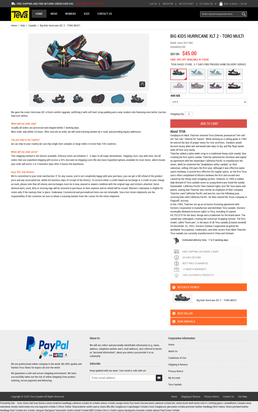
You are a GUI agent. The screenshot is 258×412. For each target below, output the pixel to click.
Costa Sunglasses (157, 406)
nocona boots (147, 403)
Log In (153, 3)
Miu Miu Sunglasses (117, 406)
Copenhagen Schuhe (137, 406)
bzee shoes (23, 403)
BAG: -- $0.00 (235, 3)
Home (39, 14)
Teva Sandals (175, 384)
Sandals (32, 25)
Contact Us (228, 396)
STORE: (181, 64)
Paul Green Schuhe (170, 410)
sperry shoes (99, 406)
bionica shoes (46, 403)
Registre (168, 3)
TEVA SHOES (178, 64)
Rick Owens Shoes (222, 406)
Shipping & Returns (178, 364)
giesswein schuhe (176, 406)
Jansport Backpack (45, 410)
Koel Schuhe (16, 410)
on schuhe (94, 403)
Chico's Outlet (109, 410)
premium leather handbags (199, 406)
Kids (23, 25)
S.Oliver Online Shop (66, 406)
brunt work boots (191, 403)
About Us (173, 351)
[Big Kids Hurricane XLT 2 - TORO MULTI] (38, 100)
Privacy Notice (175, 371)
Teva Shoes (25, 367)
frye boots (135, 403)
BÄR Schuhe (95, 410)
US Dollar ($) (206, 3)
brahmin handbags (62, 403)
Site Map (242, 396)
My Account (186, 3)
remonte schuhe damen (148, 410)
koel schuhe (50, 406)
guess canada (224, 403)
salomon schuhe (80, 403)
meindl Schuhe (81, 410)
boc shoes (177, 403)
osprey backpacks (126, 410)
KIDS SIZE (175, 95)
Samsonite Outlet (64, 410)
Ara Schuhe (29, 410)
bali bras (33, 403)
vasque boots (122, 403)
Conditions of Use (177, 358)
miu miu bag (36, 406)
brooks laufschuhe (20, 406)
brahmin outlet (85, 406)
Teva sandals (229, 208)
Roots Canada (238, 403)
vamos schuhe (107, 403)
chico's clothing (208, 403)
